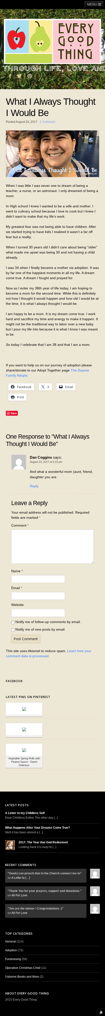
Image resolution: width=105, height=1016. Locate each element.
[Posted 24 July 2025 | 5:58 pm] (24, 750)
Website (17, 605)
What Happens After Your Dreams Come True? (37, 827)
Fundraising (13, 959)
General (10, 941)
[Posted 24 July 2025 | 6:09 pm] (24, 709)
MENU (92, 4)
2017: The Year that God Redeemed (43, 842)
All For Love (19, 895)
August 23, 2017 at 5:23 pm (46, 461)
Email (16, 588)
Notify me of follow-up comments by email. (48, 622)
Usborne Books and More (22, 976)
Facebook (14, 681)
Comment (20, 525)
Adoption (11, 950)
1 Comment (47, 122)
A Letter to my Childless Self (25, 813)
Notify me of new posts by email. (40, 629)
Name (17, 571)
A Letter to (20, 877)
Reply (34, 486)
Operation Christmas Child (22, 968)
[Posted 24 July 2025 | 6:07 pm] (24, 729)
